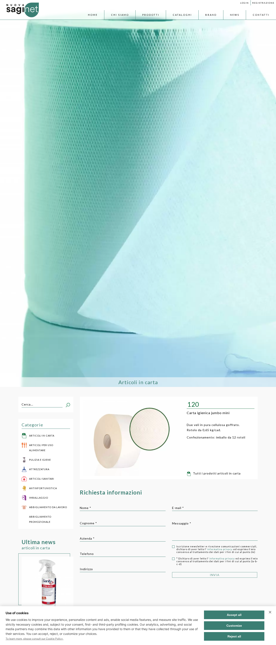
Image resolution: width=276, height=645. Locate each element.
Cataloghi (182, 14)
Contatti (261, 14)
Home (93, 14)
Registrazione (263, 3)
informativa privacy (220, 549)
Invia (215, 573)
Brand (211, 14)
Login (244, 3)
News (234, 14)
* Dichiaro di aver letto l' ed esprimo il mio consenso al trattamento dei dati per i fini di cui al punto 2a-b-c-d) (217, 561)
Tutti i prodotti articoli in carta (216, 473)
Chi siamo (120, 14)
